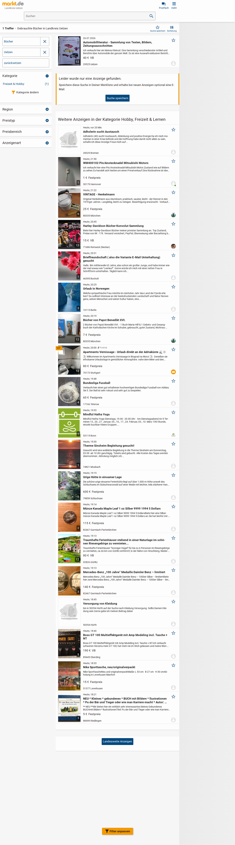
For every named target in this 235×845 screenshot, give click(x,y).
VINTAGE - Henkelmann (99, 194)
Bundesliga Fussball (96, 383)
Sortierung (172, 31)
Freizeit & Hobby (26, 84)
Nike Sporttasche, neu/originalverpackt (109, 667)
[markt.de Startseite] (13, 3)
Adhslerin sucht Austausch (101, 131)
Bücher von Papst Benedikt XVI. (104, 320)
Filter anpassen (120, 831)
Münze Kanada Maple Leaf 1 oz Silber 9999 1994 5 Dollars (122, 508)
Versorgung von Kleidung (100, 603)
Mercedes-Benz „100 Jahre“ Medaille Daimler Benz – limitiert (124, 572)
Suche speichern (157, 31)
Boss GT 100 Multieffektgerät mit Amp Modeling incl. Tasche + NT (125, 636)
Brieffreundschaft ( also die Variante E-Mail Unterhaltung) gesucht (121, 259)
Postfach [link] (164, 8)
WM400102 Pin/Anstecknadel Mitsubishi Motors (115, 163)
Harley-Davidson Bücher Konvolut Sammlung (113, 226)
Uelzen (8, 52)
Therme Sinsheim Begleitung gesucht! (108, 445)
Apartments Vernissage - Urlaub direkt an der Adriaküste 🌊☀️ (124, 352)
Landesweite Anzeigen (117, 741)
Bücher (8, 41)
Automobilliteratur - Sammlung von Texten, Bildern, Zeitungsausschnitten (117, 44)
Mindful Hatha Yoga (96, 414)
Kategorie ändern (27, 92)
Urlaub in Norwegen (96, 288)
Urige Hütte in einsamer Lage (102, 477)
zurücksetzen (12, 63)
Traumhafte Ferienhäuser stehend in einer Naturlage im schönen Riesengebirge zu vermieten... (124, 541)
